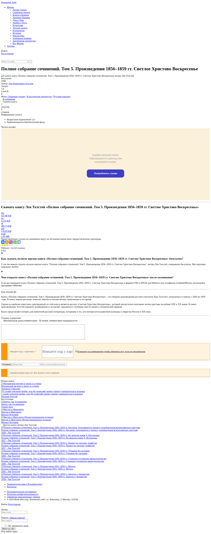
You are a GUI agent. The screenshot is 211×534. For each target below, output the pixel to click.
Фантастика (18, 35)
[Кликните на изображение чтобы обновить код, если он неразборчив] (110, 351)
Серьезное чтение (21, 12)
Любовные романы (22, 38)
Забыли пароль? (17, 517)
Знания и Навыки (21, 17)
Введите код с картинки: (22, 351)
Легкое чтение (20, 10)
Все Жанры (18, 43)
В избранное (9, 99)
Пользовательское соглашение (21, 491)
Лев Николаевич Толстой (20, 83)
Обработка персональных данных (23, 497)
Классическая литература (39, 96)
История (17, 33)
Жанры (10, 7)
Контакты (12, 487)
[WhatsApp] (15, 242)
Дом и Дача (18, 20)
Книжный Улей (8, 2)
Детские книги (20, 28)
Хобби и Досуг (20, 23)
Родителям (18, 25)
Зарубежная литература (24, 41)
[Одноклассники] (7, 242)
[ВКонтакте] (3, 242)
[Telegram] (19, 242)
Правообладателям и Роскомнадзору (24, 484)
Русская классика (61, 96)
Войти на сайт (8, 529)
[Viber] (11, 242)
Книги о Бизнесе (21, 15)
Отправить (6, 364)
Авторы (11, 46)
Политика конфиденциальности (22, 494)
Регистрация (7, 53)
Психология (18, 30)
